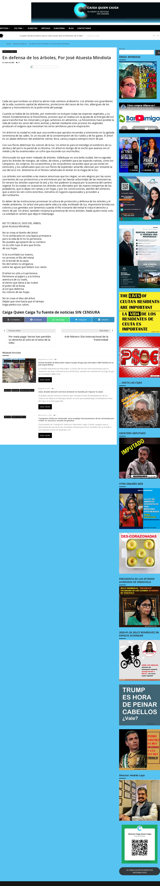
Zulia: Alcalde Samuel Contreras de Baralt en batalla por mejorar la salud (70, 392)
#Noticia (7, 361)
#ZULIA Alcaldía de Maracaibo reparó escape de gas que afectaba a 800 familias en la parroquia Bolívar (76, 364)
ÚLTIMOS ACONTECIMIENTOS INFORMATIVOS (139, 871)
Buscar (122, 48)
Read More (45, 380)
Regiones (15, 361)
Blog (71, 28)
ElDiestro (32, 28)
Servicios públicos (9, 51)
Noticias (4, 28)
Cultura (18, 28)
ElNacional (59, 28)
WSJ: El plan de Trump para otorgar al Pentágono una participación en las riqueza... (55, 35)
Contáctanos (84, 28)
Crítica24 (45, 28)
